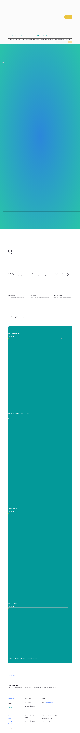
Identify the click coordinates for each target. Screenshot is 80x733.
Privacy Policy (11, 723)
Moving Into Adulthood (26, 39)
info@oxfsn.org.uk (49, 702)
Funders (9, 718)
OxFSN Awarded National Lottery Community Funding (22, 658)
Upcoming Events (12, 603)
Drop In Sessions (12, 508)
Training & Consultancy (59, 39)
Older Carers (36, 39)
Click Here (62, 312)
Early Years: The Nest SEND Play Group (18, 413)
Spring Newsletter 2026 (14, 333)
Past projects (10, 721)
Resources (50, 39)
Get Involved (12, 675)
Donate (68, 16)
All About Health (43, 39)
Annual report (11, 715)
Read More (11, 336)
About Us (12, 39)
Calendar (68, 39)
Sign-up (10, 707)
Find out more (12, 690)
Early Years (17, 39)
